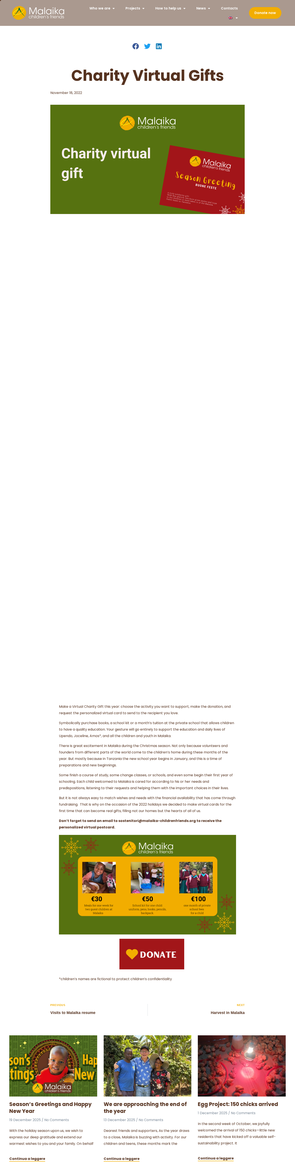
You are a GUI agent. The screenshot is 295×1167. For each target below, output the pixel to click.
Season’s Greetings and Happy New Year (50, 1108)
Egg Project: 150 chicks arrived (238, 1104)
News (201, 8)
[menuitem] (233, 17)
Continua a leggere (27, 1158)
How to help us (168, 8)
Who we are (99, 8)
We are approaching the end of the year (145, 1108)
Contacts (229, 8)
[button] (136, 46)
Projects (132, 8)
